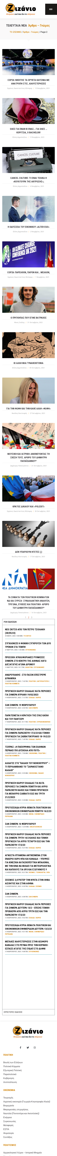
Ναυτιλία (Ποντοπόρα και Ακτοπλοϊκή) (21, 1113)
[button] (51, 9)
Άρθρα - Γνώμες (31, 32)
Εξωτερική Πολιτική (12, 1070)
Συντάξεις (7, 1137)
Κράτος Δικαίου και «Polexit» (29, 506)
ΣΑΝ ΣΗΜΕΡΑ (11, 893)
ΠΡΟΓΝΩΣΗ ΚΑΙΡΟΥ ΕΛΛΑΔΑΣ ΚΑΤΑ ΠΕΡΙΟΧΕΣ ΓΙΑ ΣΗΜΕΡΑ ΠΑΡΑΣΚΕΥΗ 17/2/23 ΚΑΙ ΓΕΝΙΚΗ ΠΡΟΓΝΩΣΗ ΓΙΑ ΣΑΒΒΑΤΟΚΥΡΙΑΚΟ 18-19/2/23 (28, 733)
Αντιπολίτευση (43, 681)
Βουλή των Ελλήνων (13, 1062)
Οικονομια (9, 1090)
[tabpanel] (28, 817)
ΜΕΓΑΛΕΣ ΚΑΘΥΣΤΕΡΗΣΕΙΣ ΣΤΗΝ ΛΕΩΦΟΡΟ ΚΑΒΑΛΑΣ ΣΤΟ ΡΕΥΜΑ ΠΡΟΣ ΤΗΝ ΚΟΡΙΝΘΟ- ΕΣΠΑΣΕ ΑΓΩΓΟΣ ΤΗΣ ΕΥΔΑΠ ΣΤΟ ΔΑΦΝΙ (26, 945)
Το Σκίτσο (27, 636)
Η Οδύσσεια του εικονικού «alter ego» (28, 226)
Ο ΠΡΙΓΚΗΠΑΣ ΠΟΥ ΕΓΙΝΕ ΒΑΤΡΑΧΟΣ (29, 317)
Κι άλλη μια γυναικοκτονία (28, 363)
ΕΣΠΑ (6, 1129)
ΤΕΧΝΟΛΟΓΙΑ (40, 872)
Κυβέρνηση (8, 1078)
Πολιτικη (8, 1054)
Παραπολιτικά (9, 1074)
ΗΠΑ (48, 872)
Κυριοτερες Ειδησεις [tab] (13, 1012)
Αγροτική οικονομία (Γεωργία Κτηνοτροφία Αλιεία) (26, 1101)
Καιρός (38, 697)
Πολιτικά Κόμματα (12, 684)
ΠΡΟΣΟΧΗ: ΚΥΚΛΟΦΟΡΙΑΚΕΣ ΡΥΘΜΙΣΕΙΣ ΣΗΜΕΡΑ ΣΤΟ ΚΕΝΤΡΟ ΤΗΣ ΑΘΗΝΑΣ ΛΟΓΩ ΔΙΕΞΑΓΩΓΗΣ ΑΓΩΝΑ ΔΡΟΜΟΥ (25, 661)
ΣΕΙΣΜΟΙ (38, 886)
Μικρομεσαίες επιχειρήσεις (15, 1109)
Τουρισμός (8, 1097)
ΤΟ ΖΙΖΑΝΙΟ (15, 32)
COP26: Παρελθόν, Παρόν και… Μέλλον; (28, 272)
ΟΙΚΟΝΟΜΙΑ (33, 753)
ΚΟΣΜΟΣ (32, 872)
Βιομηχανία (8, 1105)
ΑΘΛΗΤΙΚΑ (29, 667)
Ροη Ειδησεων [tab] (10, 622)
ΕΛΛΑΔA (32, 697)
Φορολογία (8, 1133)
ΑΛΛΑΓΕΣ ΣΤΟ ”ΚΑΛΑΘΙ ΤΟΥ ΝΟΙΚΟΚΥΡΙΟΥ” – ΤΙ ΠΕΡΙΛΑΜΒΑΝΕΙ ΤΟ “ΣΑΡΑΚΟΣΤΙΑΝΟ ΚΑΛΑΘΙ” (27, 767)
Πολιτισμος (9, 1145)
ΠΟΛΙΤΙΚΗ (32, 681)
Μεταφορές (8, 1125)
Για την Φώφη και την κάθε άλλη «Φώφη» (28, 408)
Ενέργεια (7, 1117)
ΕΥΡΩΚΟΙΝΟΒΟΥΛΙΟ (43, 722)
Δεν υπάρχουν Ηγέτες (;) (28, 551)
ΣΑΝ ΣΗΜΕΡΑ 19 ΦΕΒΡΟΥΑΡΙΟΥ (20, 705)
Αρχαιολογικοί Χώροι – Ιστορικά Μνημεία (22, 1152)
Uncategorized (36, 827)
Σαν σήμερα (33, 708)
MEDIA (31, 814)
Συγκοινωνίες (31, 650)
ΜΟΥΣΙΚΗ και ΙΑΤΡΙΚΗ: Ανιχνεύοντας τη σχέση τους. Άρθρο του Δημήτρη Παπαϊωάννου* (28, 457)
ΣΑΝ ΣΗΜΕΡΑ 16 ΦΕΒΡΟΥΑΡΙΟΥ (20, 823)
